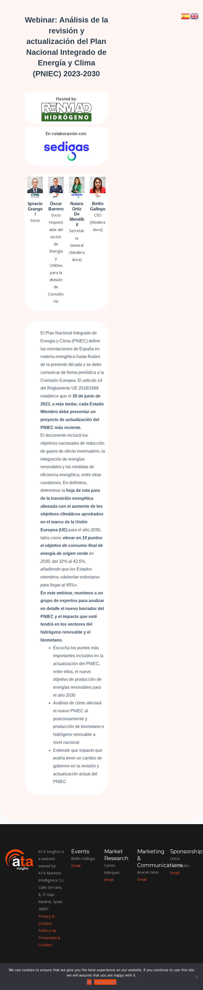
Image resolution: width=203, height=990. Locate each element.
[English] (194, 15)
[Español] (185, 15)
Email (174, 872)
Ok (89, 982)
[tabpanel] (101, 410)
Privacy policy (105, 982)
